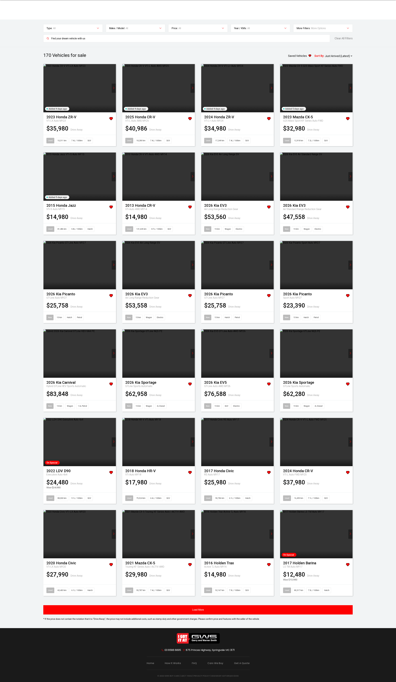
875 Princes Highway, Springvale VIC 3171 (210, 650)
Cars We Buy (215, 663)
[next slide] (114, 88)
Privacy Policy (202, 676)
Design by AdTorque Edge (225, 676)
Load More (198, 609)
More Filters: (303, 28)
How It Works (173, 663)
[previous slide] (45, 88)
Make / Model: (117, 28)
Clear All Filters (344, 38)
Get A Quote (242, 663)
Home (150, 663)
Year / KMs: (240, 28)
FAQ (194, 663)
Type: (49, 28)
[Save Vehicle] (111, 119)
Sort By (319, 55)
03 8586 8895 (173, 650)
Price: (175, 28)
